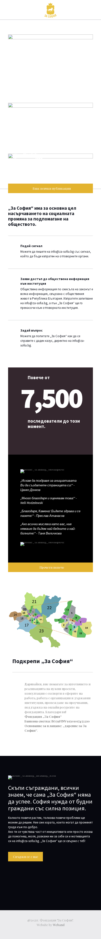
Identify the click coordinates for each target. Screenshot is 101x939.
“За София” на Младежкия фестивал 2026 (43, 87)
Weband (58, 925)
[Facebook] (50, 931)
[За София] (50, 9)
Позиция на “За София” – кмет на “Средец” (48, 141)
